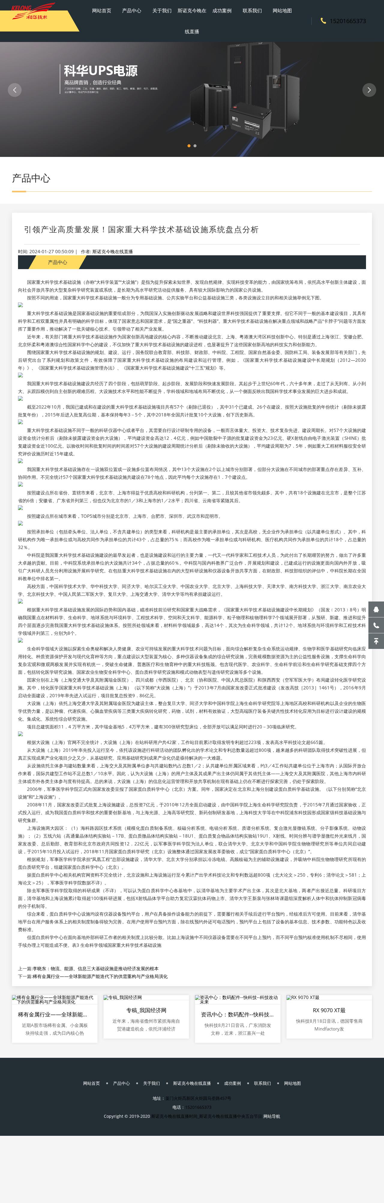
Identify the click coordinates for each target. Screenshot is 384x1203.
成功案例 (222, 10)
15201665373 (348, 21)
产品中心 (131, 10)
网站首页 (101, 10)
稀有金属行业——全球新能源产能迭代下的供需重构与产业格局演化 (100, 976)
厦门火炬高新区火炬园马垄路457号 (198, 1098)
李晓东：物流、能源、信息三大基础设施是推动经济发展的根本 (96, 968)
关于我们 (162, 10)
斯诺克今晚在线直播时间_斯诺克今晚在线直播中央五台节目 (206, 1116)
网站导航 (271, 1116)
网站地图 (282, 10)
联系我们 (252, 10)
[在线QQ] (376, 609)
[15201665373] (376, 625)
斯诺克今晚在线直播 (192, 21)
